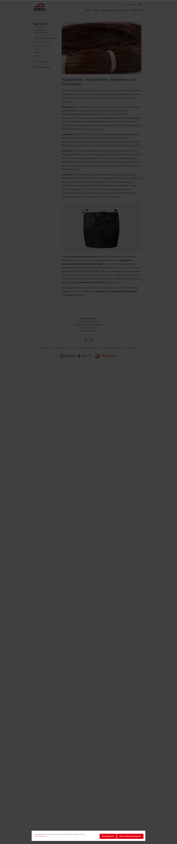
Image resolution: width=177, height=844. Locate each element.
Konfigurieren (108, 836)
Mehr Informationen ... (41, 836)
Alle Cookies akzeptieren (130, 836)
